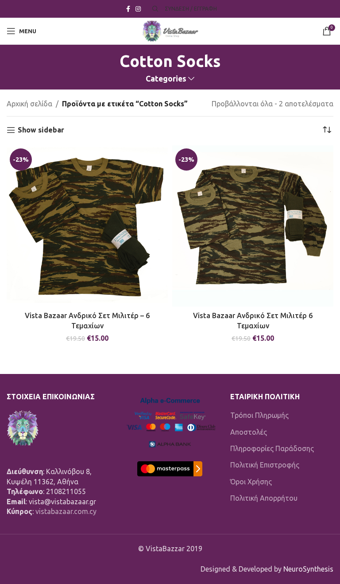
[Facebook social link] (128, 9)
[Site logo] (170, 30)
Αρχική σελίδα (29, 104)
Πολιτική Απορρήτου (264, 498)
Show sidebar (41, 130)
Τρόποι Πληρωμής (259, 415)
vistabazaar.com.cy (66, 511)
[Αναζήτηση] (154, 9)
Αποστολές (248, 432)
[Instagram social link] (138, 9)
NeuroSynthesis (308, 569)
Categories (166, 79)
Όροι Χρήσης (251, 482)
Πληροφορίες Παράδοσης (272, 448)
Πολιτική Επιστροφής (264, 465)
